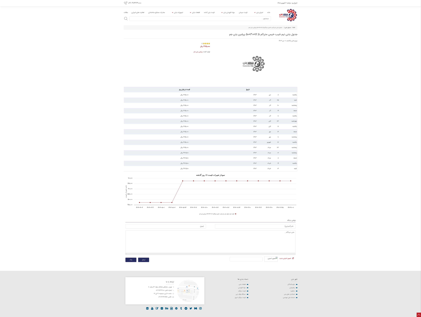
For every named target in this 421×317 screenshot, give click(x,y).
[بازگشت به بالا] (419, 315)
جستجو (126, 18)
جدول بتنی (288, 27)
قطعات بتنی (242, 284)
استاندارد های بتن (289, 294)
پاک (131, 260)
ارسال (143, 260)
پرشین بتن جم (198, 52)
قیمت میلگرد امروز (240, 297)
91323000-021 (160, 290)
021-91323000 (134, 3)
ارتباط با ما (170, 282)
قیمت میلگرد (242, 291)
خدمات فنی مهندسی (289, 297)
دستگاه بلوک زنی (241, 294)
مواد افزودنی (242, 288)
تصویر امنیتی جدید (285, 258)
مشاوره (293, 291)
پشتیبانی (292, 288)
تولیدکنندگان (291, 284)
